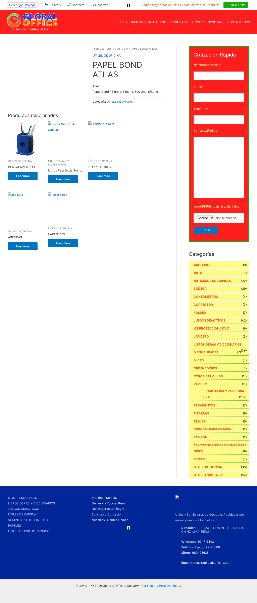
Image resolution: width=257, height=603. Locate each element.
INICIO (122, 22)
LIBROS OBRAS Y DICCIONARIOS (218, 344)
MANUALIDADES (206, 352)
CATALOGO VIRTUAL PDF (148, 22)
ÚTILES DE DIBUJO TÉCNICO (28, 531)
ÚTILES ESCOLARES (208, 475)
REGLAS (200, 421)
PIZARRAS (201, 413)
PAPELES (200, 384)
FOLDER (200, 313)
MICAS (199, 360)
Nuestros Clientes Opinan (110, 520)
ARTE (198, 273)
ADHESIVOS (202, 265)
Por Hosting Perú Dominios (160, 586)
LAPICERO (201, 336)
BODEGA (200, 288)
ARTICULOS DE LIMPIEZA (212, 281)
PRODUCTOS (178, 22)
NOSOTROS (216, 22)
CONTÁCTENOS (238, 22)
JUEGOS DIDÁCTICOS (209, 320)
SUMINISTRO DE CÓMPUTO (28, 520)
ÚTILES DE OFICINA (115, 48)
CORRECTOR (203, 305)
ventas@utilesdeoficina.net (210, 563)
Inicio (96, 48)
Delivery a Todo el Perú (108, 503)
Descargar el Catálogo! (108, 509)
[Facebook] (128, 528)
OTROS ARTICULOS (208, 376)
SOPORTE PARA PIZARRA (212, 429)
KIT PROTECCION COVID (211, 328)
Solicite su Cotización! (107, 514)
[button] (22, 5)
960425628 (200, 553)
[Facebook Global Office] (128, 5)
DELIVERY (198, 22)
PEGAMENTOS (204, 405)
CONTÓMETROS (206, 296)
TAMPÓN (200, 437)
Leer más (23, 176)
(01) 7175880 (211, 547)
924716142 (206, 542)
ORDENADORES (205, 368)
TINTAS (199, 459)
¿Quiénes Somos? (104, 498)
